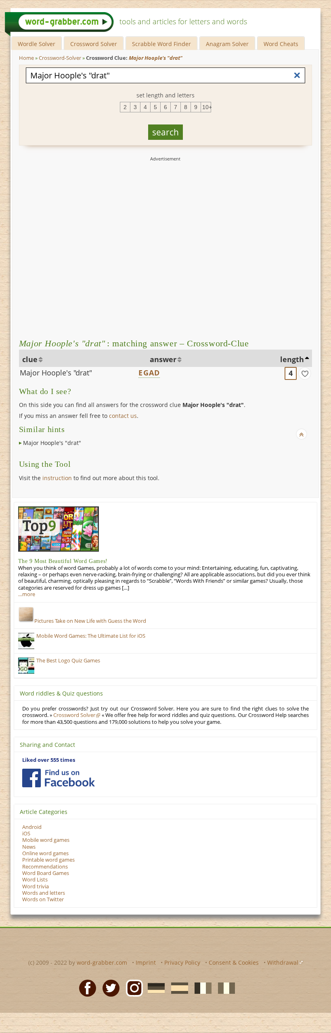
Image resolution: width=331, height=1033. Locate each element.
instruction (57, 478)
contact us (123, 416)
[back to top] (301, 434)
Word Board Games (45, 873)
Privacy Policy (182, 962)
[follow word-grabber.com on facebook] (58, 778)
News (29, 846)
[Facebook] (85, 987)
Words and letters (43, 893)
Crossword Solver (93, 44)
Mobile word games (45, 840)
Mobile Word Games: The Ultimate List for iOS (90, 635)
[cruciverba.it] (224, 987)
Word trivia (35, 886)
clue (30, 359)
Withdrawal (282, 962)
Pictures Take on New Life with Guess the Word (90, 621)
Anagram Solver (227, 44)
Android (32, 827)
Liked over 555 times (48, 760)
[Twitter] (108, 987)
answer (163, 359)
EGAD (149, 372)
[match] (304, 373)
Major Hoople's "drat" (56, 372)
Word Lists (35, 879)
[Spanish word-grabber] (177, 987)
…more (26, 594)
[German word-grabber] (154, 987)
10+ (206, 107)
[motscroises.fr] (201, 987)
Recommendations (45, 866)
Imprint (146, 962)
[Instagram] (132, 987)
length (292, 359)
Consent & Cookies (234, 962)
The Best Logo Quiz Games (68, 660)
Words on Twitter (43, 899)
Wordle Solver (36, 44)
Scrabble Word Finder (161, 44)
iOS (26, 833)
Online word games (45, 853)
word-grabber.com (102, 962)
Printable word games (48, 859)
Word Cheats (281, 44)
